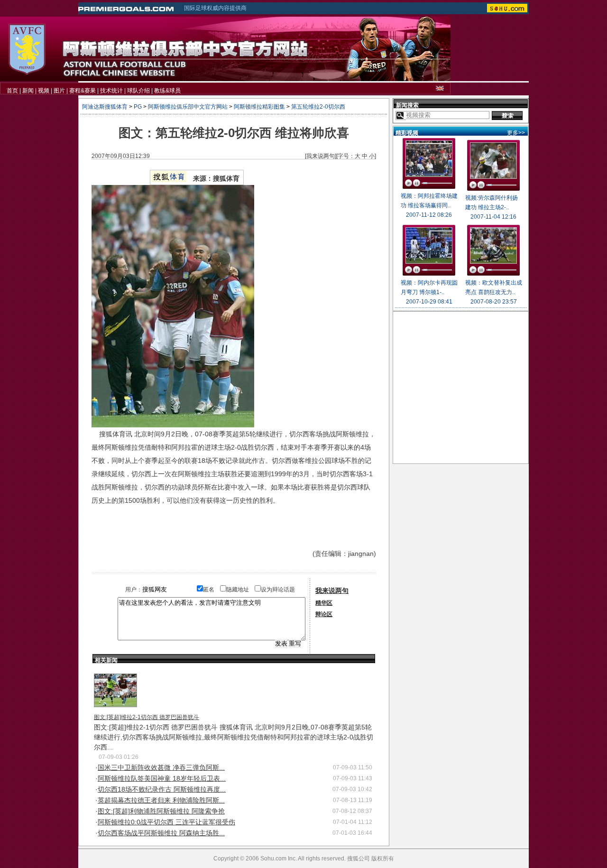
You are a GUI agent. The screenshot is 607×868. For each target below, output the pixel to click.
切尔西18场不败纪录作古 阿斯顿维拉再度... (162, 789)
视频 (43, 90)
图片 (59, 90)
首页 (12, 90)
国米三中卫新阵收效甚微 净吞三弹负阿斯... (161, 767)
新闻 (28, 90)
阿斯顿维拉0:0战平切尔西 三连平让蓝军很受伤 (166, 822)
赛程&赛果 (82, 90)
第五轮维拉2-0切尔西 (318, 106)
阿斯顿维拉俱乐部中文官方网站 (188, 106)
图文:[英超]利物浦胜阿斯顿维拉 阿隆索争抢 (161, 811)
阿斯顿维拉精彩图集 (259, 106)
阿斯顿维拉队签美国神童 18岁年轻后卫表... (162, 778)
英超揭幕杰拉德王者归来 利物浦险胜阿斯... (161, 800)
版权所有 (382, 858)
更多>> (516, 132)
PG (138, 106)
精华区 (323, 603)
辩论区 (323, 614)
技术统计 (111, 90)
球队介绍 (138, 90)
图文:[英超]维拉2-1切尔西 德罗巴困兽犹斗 (146, 717)
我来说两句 (320, 156)
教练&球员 (167, 90)
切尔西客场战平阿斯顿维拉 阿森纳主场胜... (161, 833)
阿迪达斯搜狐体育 (105, 106)
